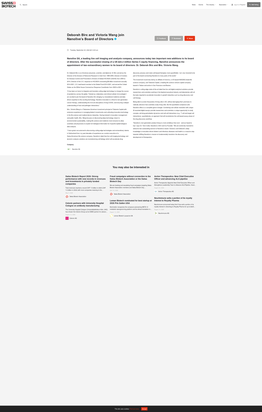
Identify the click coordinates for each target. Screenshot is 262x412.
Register (243, 5)
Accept (144, 409)
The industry (210, 5)
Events (201, 5)
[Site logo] (9, 4)
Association (222, 5)
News (194, 5)
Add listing (254, 5)
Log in (236, 5)
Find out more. (134, 409)
